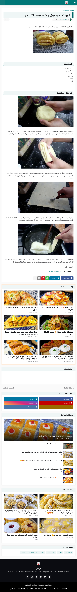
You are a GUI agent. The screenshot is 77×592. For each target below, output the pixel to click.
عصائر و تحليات (51, 552)
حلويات (60, 552)
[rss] (27, 577)
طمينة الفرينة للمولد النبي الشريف (52, 443)
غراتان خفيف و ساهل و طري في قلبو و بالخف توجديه (48, 469)
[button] (74, 2)
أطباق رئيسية (68, 552)
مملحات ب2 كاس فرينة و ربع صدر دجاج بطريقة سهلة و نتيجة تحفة (22, 357)
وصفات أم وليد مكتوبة (31, 585)
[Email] (39, 278)
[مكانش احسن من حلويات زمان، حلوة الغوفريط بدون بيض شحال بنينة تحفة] (68, 454)
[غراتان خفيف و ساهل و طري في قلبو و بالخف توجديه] (68, 471)
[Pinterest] (43, 278)
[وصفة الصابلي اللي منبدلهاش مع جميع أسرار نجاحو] (20, 525)
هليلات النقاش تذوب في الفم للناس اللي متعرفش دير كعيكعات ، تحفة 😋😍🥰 (41, 460)
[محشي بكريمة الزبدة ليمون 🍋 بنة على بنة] (56, 525)
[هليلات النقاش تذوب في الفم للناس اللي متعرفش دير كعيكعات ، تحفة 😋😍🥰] (68, 463)
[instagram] (32, 577)
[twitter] (45, 577)
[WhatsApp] (47, 278)
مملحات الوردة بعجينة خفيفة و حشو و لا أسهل (21, 308)
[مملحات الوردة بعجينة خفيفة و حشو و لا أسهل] (20, 298)
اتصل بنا (29, 589)
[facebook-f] (49, 577)
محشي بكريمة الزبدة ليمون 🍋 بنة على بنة (58, 535)
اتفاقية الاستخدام (40, 589)
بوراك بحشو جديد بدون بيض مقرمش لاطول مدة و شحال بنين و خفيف (21, 333)
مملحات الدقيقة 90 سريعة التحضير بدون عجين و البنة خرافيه (57, 357)
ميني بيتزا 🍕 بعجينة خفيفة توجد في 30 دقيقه (57, 308)
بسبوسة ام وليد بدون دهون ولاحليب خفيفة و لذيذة (55, 436)
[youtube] (40, 577)
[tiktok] (36, 577)
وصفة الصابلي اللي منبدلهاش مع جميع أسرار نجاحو (21, 536)
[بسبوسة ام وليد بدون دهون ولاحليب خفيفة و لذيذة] (38, 430)
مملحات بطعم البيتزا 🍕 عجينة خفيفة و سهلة (57, 333)
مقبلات (51, 271)
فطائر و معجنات (67, 10)
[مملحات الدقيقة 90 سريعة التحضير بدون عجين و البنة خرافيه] (56, 347)
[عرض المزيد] (35, 278)
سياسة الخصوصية (53, 589)
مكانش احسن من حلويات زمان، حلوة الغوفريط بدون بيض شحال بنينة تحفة (42, 452)
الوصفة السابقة (8, 388)
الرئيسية (63, 589)
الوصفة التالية (69, 388)
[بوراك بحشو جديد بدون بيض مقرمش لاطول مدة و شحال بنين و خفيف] (20, 322)
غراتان (42, 552)
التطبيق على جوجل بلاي (16, 589)
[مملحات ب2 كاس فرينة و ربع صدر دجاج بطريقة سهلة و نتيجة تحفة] (20, 347)
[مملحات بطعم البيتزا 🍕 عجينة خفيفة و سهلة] (56, 322)
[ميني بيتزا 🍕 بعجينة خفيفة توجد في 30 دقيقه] (56, 298)
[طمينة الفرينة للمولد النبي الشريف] (68, 446)
